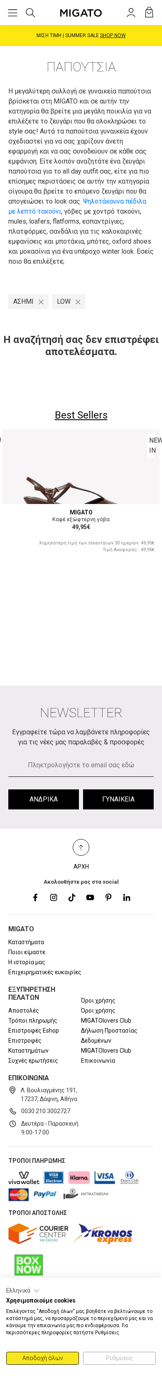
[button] (22, 1291)
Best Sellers (81, 415)
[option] (81, 496)
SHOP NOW (113, 35)
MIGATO (81, 512)
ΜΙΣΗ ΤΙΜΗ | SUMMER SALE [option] (81, 35)
